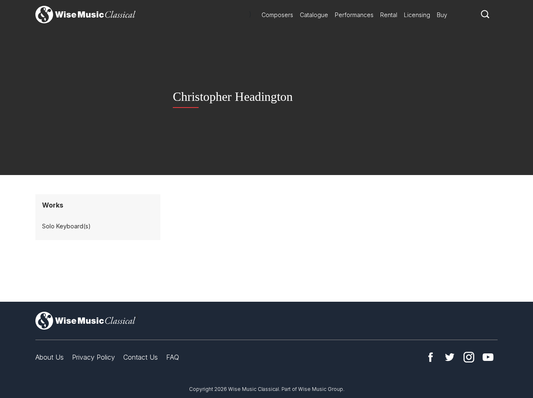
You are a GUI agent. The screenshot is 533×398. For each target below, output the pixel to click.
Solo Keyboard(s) (66, 226)
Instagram (468, 357)
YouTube (488, 357)
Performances (354, 14)
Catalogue (314, 14)
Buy (442, 14)
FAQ (172, 357)
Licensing (417, 14)
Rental (388, 14)
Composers (277, 14)
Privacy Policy (93, 357)
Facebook (430, 357)
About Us (49, 357)
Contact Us (140, 357)
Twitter (449, 357)
